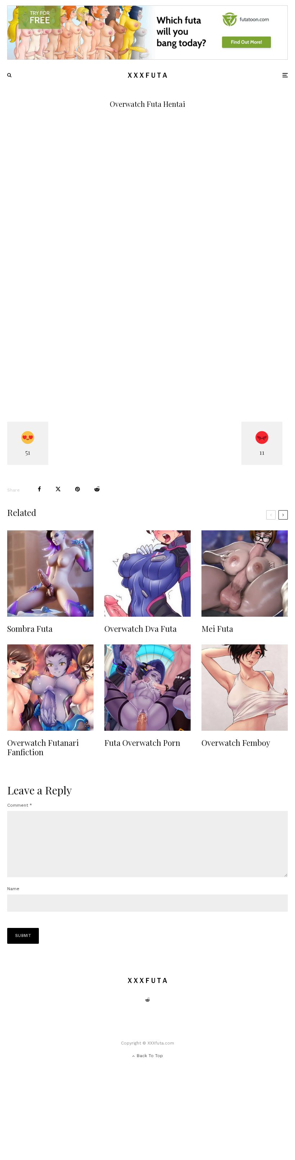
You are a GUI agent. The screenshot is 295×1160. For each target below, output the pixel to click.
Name (13, 888)
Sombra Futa (30, 628)
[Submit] (97, 489)
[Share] (39, 489)
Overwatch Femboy (235, 742)
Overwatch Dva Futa (140, 628)
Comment (19, 805)
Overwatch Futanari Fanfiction (43, 747)
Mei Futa (217, 628)
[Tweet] (58, 489)
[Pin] (77, 489)
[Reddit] (147, 1000)
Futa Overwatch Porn (142, 742)
